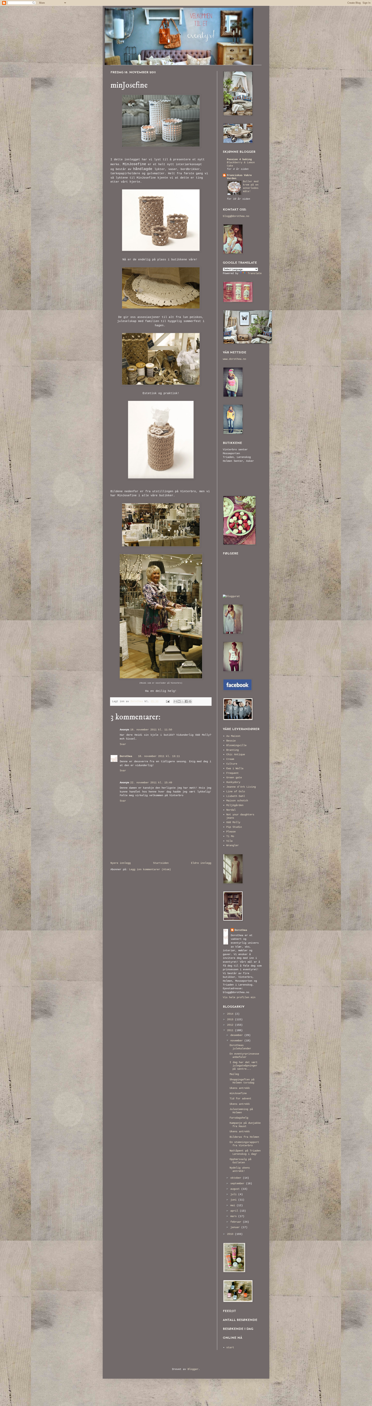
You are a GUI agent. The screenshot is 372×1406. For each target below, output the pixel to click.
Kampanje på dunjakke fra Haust (245, 1124)
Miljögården (234, 805)
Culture (231, 763)
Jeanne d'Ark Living (241, 786)
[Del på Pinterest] (190, 701)
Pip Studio (234, 827)
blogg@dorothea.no (236, 216)
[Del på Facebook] (186, 701)
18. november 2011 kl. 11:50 (151, 729)
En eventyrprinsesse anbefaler (244, 1055)
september (238, 1183)
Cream (230, 759)
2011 (231, 1030)
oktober (236, 1177)
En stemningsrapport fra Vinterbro (244, 1144)
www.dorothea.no (234, 359)
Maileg (234, 1074)
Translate (255, 273)
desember (237, 1035)
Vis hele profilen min (239, 997)
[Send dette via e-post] (175, 701)
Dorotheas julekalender (240, 1047)
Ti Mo (230, 836)
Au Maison (233, 736)
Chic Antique (235, 754)
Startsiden (161, 863)
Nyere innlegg (120, 863)
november (237, 1040)
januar (235, 1227)
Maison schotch (237, 800)
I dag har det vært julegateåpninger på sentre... (243, 1065)
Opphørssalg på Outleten (240, 1161)
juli (234, 1194)
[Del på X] (183, 701)
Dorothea (126, 756)
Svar (123, 744)
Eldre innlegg (201, 863)
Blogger (193, 1369)
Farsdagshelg (239, 1117)
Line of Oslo (235, 791)
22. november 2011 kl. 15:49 (151, 782)
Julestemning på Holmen (241, 1111)
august (235, 1188)
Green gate (234, 777)
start (230, 1347)
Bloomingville (236, 745)
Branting (232, 750)
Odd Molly (233, 822)
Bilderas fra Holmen (244, 1136)
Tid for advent (240, 1098)
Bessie (231, 740)
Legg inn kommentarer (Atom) (150, 869)
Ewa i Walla (234, 768)
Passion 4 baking (239, 159)
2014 (231, 1013)
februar (236, 1221)
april (235, 1210)
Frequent (232, 773)
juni (234, 1199)
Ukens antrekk (240, 1088)
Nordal (231, 809)
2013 (231, 1019)
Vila (229, 840)
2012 (231, 1024)
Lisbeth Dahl (235, 796)
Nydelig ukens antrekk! (240, 1169)
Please (231, 831)
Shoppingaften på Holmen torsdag (242, 1081)
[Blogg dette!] (179, 701)
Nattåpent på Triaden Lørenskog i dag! (245, 1152)
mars (234, 1216)
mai (233, 1205)
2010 (231, 1234)
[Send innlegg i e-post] (168, 701)
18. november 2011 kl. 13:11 (159, 756)
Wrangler (232, 845)
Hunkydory (233, 782)
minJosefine (238, 1093)
